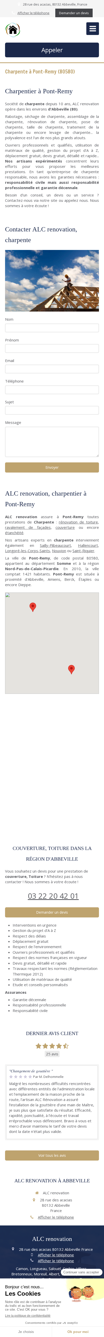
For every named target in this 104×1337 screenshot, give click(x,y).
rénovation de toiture (78, 522)
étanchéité (14, 532)
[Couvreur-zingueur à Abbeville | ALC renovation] (12, 30)
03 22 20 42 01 (53, 896)
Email (9, 360)
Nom (9, 319)
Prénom (12, 339)
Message (13, 422)
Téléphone (14, 381)
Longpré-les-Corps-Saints (27, 550)
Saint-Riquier (83, 550)
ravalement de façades (28, 527)
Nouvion (59, 550)
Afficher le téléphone (33, 13)
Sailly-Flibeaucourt (55, 545)
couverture (65, 527)
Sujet (9, 401)
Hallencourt (88, 545)
